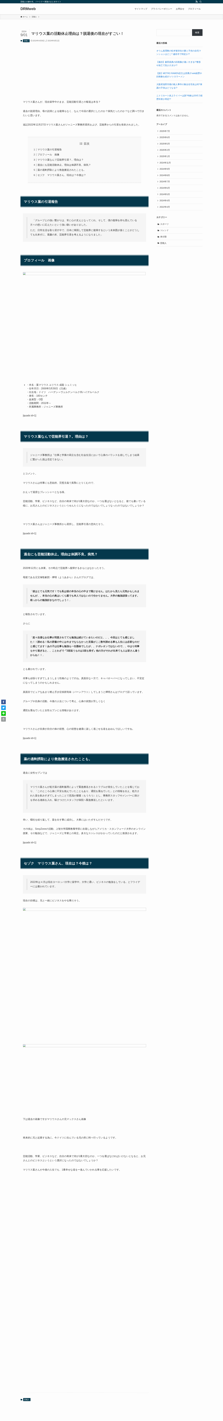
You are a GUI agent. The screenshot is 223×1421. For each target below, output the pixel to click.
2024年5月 (165, 194)
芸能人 (26, 41)
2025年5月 (165, 143)
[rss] (197, 1)
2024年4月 (165, 200)
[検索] (201, 1)
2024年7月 (165, 181)
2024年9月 (165, 169)
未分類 (163, 236)
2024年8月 (165, 175)
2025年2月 (165, 150)
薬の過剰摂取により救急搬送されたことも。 (61, 170)
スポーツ (164, 224)
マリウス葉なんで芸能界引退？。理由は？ (60, 159)
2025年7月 (165, 131)
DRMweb (28, 9)
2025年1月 (165, 156)
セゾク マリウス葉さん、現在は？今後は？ (61, 175)
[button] (3, 702)
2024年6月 (165, 188)
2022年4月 (165, 207)
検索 (197, 32)
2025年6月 (165, 137)
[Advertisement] (84, 69)
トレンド (164, 230)
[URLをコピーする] (3, 719)
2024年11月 (165, 162)
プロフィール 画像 (48, 154)
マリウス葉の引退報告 (49, 149)
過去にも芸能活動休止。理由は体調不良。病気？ (64, 165)
